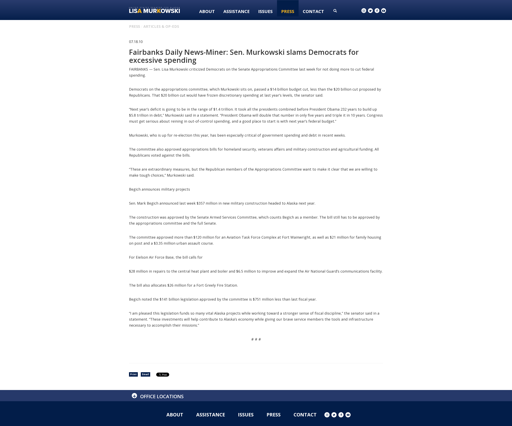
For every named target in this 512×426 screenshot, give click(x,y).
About (207, 11)
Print (133, 374)
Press (287, 11)
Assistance (236, 11)
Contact (313, 11)
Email (145, 374)
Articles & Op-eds (161, 26)
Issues (265, 11)
